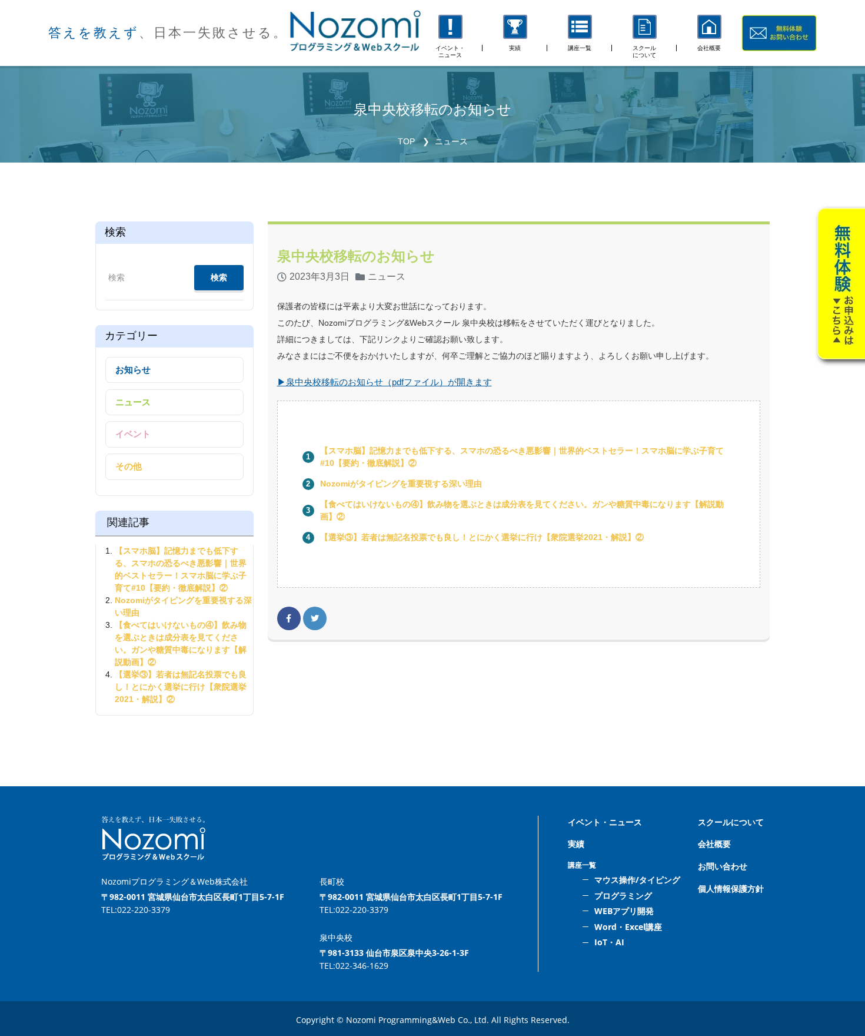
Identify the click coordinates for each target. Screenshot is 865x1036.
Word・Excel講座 (628, 926)
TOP (406, 141)
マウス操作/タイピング (637, 879)
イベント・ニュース (605, 822)
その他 (128, 466)
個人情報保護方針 (731, 888)
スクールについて (731, 822)
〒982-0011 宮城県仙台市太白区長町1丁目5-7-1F (192, 896)
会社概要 (714, 843)
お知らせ (133, 370)
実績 (576, 843)
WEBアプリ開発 (624, 910)
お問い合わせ (722, 866)
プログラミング (623, 895)
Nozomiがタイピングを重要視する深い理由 (401, 483)
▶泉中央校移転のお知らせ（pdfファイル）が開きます (384, 382)
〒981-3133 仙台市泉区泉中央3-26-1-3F (394, 952)
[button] (579, 33)
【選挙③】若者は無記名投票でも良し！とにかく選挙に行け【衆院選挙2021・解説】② (482, 537)
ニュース (451, 141)
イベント (133, 434)
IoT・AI (609, 942)
